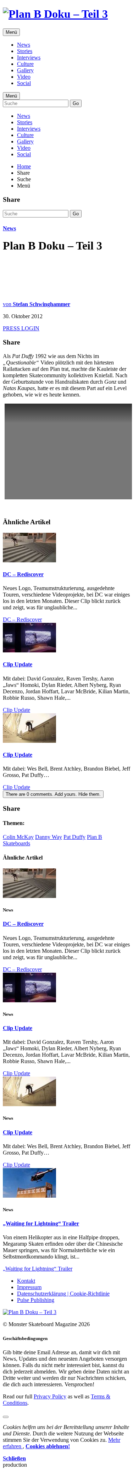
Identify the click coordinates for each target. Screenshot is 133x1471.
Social (24, 83)
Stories (24, 51)
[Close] (6, 1417)
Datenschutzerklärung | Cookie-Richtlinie (63, 1294)
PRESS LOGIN (21, 328)
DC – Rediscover (23, 574)
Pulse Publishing (35, 1300)
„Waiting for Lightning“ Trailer (41, 1223)
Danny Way (48, 837)
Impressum (29, 1287)
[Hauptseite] (55, 13)
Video (24, 77)
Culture (25, 64)
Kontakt (26, 1281)
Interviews (28, 57)
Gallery (25, 70)
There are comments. (53, 794)
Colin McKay (18, 837)
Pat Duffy (74, 837)
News (23, 45)
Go (76, 103)
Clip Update (17, 664)
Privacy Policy (50, 1396)
